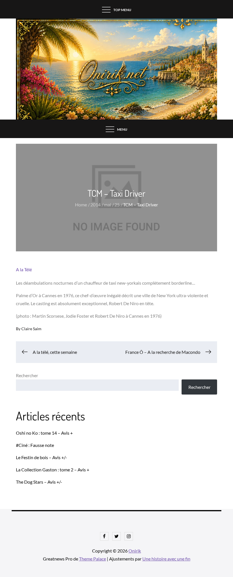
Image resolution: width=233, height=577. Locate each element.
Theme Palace (92, 558)
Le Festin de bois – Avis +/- (41, 457)
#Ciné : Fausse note (35, 445)
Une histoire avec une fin (166, 558)
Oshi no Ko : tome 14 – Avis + (44, 433)
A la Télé (24, 269)
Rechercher (27, 375)
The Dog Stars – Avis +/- (39, 481)
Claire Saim (31, 328)
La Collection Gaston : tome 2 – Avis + (52, 469)
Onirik (134, 550)
